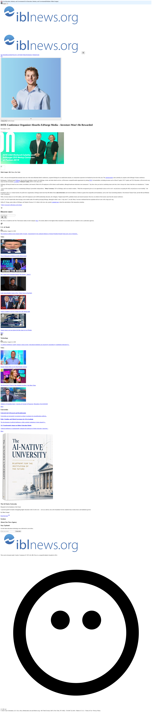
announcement (109, 177)
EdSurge (18, 180)
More (2, 333)
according (16, 181)
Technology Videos (31, 54)
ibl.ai (37, 220)
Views (13, 54)
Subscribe (18, 531)
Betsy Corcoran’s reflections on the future (11, 205)
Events (37, 54)
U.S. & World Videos (20, 54)
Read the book (4, 516)
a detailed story (55, 202)
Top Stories (3, 54)
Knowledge (9, 54)
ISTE (90, 180)
